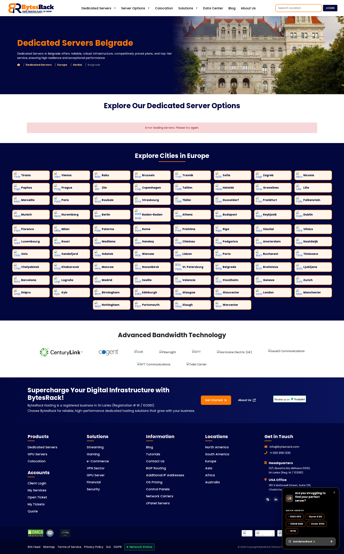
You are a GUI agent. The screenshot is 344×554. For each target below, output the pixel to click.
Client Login (37, 483)
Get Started (214, 400)
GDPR (118, 547)
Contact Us (155, 461)
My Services (37, 490)
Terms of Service (69, 547)
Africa (210, 475)
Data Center (213, 8)
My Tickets (36, 504)
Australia (212, 482)
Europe (62, 65)
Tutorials (153, 454)
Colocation (164, 8)
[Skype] (267, 499)
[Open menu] (341, 8)
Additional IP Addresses (165, 475)
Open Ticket (37, 497)
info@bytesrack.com (284, 447)
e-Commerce (98, 461)
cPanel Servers (158, 503)
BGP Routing (156, 468)
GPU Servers (37, 454)
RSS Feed (34, 547)
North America (217, 447)
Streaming (95, 447)
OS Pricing (154, 482)
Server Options (133, 8)
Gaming (93, 454)
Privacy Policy (93, 547)
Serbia (77, 65)
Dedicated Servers (96, 8)
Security (93, 489)
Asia (208, 468)
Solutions (185, 8)
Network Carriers (159, 496)
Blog (231, 8)
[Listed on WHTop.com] (50, 533)
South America (217, 454)
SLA (108, 547)
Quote (33, 511)
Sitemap (49, 547)
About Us (248, 8)
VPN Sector (96, 468)
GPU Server (96, 475)
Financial (94, 482)
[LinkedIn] (276, 499)
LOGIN (330, 8)
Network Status (141, 547)
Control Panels (158, 489)
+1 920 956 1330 (280, 453)
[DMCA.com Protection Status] (36, 533)
